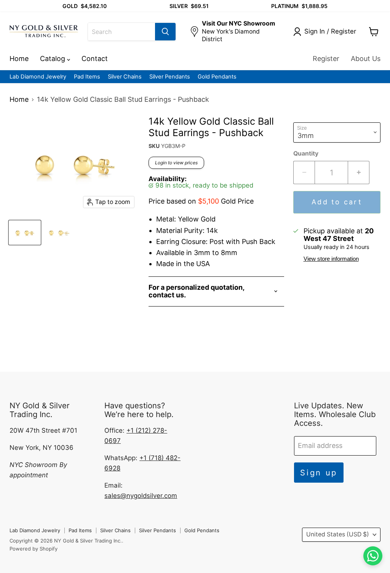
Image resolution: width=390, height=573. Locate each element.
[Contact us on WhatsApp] (372, 555)
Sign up (318, 472)
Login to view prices (176, 162)
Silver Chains (125, 77)
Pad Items (87, 77)
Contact (95, 59)
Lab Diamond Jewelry (38, 77)
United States (337, 534)
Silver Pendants (169, 77)
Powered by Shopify (34, 549)
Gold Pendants (217, 77)
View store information (331, 259)
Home (19, 59)
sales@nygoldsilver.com (140, 495)
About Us (365, 59)
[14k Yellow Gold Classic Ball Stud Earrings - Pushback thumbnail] (25, 232)
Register (326, 59)
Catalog (53, 59)
